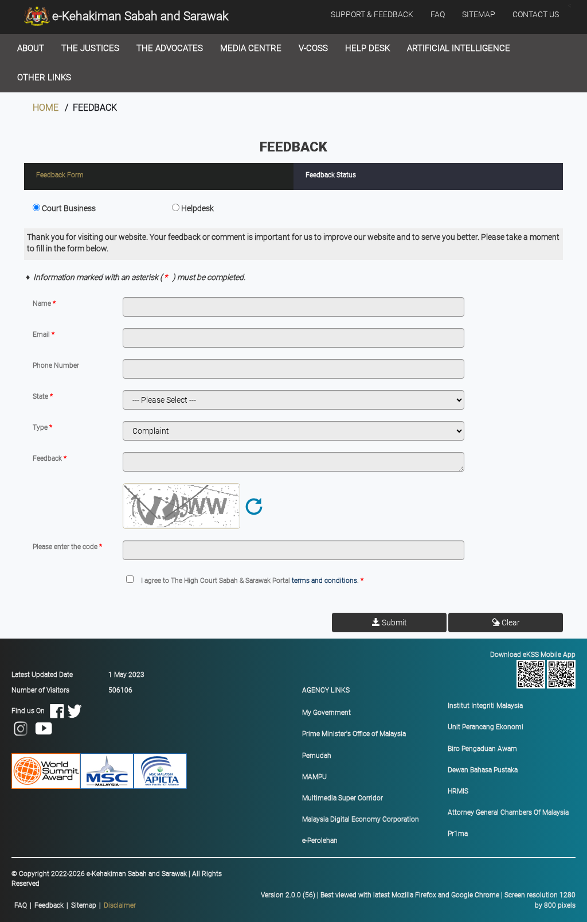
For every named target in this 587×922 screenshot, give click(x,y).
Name (43, 303)
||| (75, 905)
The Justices (90, 48)
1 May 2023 (126, 675)
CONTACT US (535, 14)
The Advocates (169, 48)
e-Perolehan (320, 841)
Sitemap (83, 905)
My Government (326, 713)
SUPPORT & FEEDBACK (372, 14)
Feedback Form (60, 175)
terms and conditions (324, 581)
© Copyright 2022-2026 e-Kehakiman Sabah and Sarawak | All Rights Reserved (116, 879)
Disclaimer (120, 905)
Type (41, 427)
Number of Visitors (40, 690)
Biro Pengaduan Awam (482, 749)
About (30, 48)
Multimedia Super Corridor (342, 798)
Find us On (30, 711)
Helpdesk (197, 208)
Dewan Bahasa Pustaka (483, 770)
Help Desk (367, 48)
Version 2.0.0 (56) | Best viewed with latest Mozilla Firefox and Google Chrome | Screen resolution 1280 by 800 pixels (418, 900)
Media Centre (250, 48)
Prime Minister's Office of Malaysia (354, 734)
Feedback (48, 458)
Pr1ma (458, 834)
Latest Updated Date (42, 675)
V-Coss (313, 48)
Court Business (69, 208)
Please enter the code (66, 547)
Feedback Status (331, 175)
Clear (510, 622)
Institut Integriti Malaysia (485, 706)
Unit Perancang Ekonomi (485, 727)
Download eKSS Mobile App (533, 655)
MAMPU (314, 777)
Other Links (44, 77)
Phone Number (56, 365)
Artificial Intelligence (458, 48)
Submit (393, 622)
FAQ (438, 14)
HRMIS (458, 791)
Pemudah (316, 756)
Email (42, 334)
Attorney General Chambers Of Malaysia (508, 812)
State (41, 396)
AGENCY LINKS (326, 690)
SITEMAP (478, 14)
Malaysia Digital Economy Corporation (360, 819)
